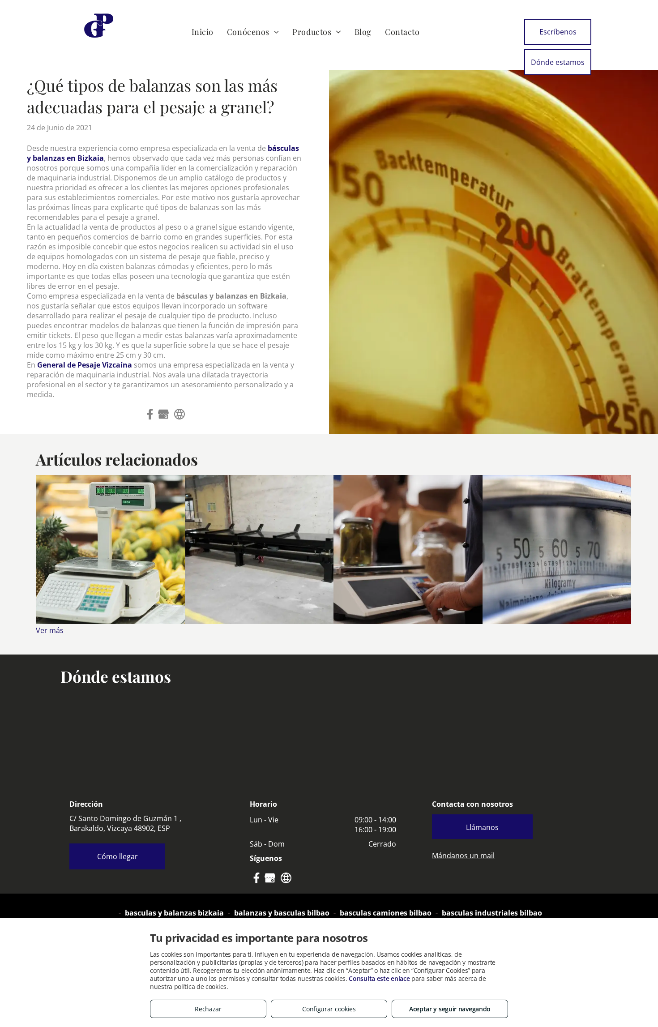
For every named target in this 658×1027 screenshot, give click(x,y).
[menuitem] (202, 31)
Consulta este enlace (379, 978)
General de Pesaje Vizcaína (84, 365)
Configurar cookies (329, 1009)
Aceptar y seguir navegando (450, 1009)
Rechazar (208, 1009)
